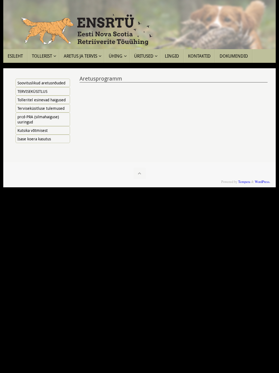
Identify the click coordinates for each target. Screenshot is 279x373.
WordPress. (262, 181)
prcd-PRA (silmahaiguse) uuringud (38, 119)
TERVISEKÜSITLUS (32, 91)
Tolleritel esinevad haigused (41, 99)
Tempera (244, 181)
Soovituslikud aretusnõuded (41, 82)
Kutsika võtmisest (32, 130)
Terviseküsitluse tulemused (41, 108)
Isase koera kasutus (34, 138)
